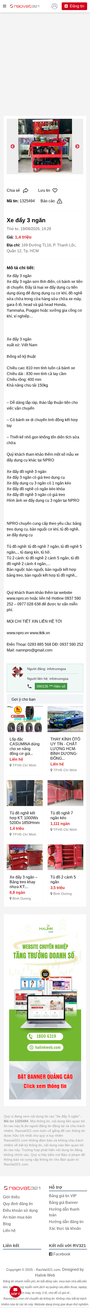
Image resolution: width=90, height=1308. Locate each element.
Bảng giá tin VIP (63, 1196)
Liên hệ (9, 1231)
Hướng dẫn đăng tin (66, 1222)
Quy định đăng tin (18, 1204)
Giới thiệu (11, 1197)
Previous (12, 146)
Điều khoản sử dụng (20, 1210)
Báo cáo (48, 201)
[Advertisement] (45, 67)
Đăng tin (76, 6)
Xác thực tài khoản (65, 1228)
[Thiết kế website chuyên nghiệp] (45, 989)
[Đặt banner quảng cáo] (45, 1080)
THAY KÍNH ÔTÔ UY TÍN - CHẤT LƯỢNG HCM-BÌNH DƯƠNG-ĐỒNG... (65, 748)
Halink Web (45, 1275)
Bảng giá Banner (63, 1202)
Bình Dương (21, 898)
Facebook (61, 1254)
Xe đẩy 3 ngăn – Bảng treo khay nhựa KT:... (23, 882)
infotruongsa (56, 669)
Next (77, 146)
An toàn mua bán (17, 1217)
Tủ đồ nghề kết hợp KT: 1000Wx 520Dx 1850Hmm (25, 818)
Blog (7, 1224)
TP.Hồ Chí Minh (24, 765)
